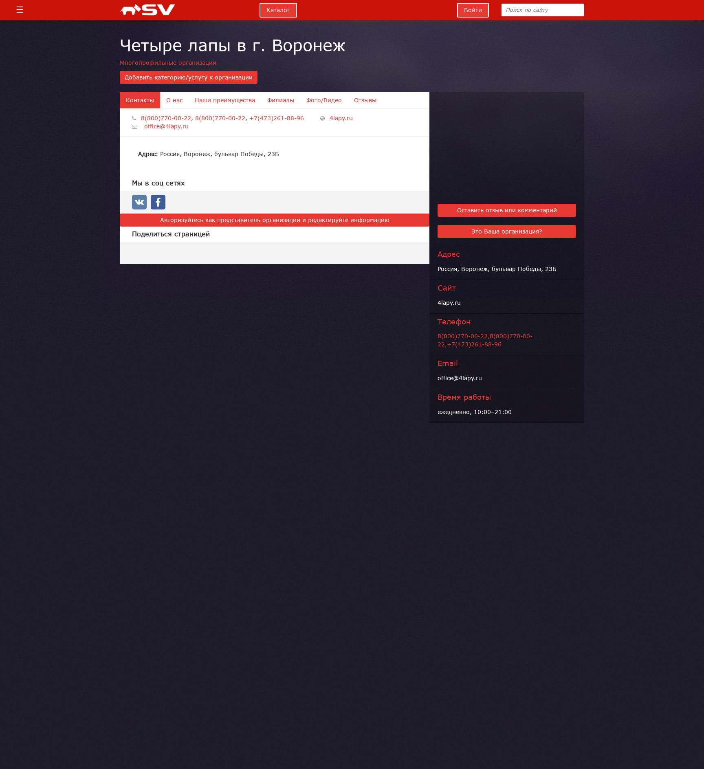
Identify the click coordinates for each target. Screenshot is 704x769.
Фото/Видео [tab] (324, 100)
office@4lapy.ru (166, 126)
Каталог (278, 10)
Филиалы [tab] (280, 100)
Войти (473, 10)
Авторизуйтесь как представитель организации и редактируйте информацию (274, 220)
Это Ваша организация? (506, 231)
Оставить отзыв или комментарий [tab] (507, 210)
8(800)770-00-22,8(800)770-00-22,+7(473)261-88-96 (485, 340)
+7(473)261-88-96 (276, 118)
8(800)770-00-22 (166, 118)
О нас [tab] (174, 100)
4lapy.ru (341, 118)
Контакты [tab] (140, 100)
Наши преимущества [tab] (225, 100)
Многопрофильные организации (168, 62)
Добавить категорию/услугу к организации (189, 77)
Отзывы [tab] (365, 100)
